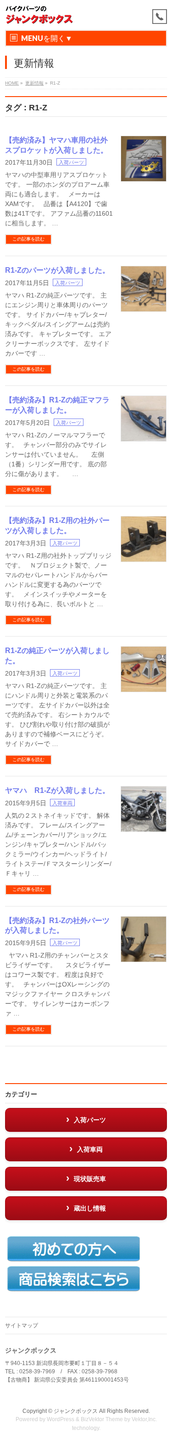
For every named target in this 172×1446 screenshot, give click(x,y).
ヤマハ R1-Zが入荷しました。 (57, 790)
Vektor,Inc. (144, 1419)
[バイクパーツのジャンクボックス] (39, 15)
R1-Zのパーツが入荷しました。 (57, 270)
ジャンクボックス (76, 1411)
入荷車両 (62, 803)
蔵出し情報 (90, 1208)
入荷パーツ (71, 162)
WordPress (60, 1419)
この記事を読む (28, 238)
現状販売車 (90, 1178)
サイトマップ (21, 1325)
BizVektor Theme (102, 1419)
